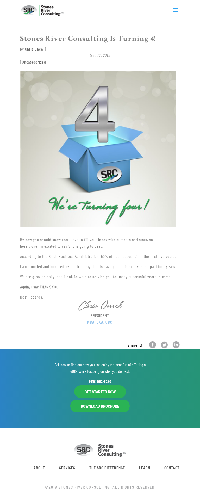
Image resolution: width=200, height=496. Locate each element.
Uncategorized (34, 62)
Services (67, 468)
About (39, 468)
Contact (171, 468)
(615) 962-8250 (100, 381)
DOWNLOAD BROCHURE (100, 406)
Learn (144, 468)
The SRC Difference (107, 468)
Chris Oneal (34, 49)
